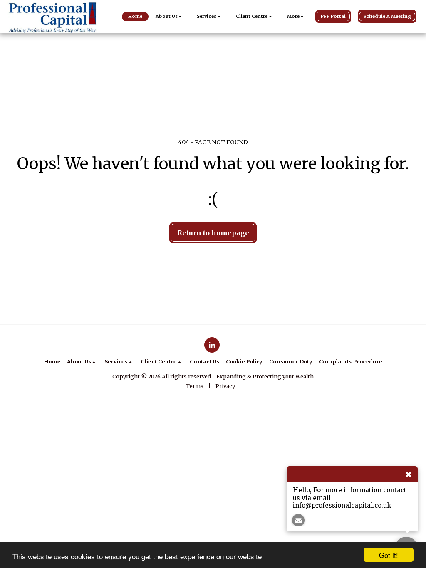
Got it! (388, 555)
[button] (169, 16)
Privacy (225, 386)
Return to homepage (213, 233)
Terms (194, 386)
